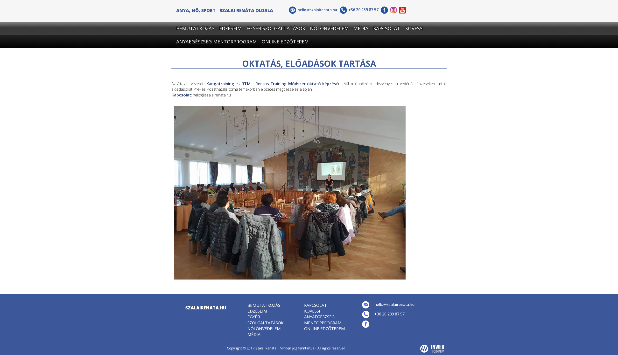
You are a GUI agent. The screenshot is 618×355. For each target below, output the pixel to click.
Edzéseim (230, 28)
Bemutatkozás (195, 28)
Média (360, 28)
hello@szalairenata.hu (317, 9)
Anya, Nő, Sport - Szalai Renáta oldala (224, 9)
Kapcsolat (386, 28)
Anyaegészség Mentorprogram (216, 41)
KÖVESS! (414, 28)
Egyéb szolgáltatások (275, 28)
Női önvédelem (329, 28)
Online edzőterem (285, 41)
